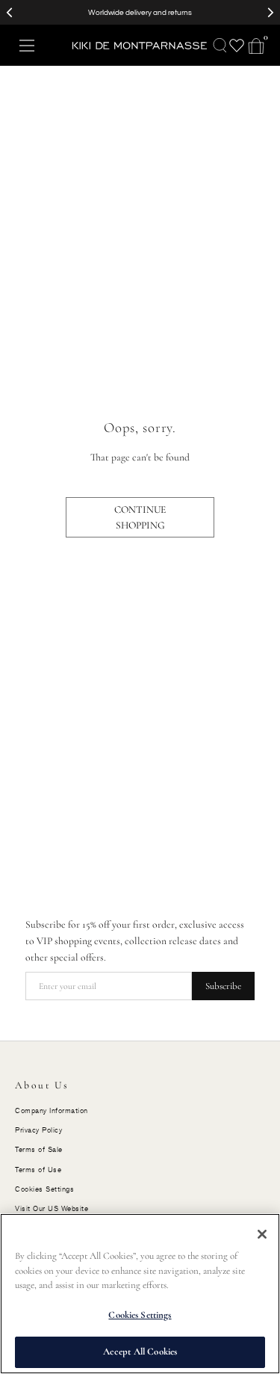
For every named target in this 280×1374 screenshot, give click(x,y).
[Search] (220, 45)
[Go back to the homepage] (139, 45)
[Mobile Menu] (26, 45)
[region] (140, 1293)
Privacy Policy (38, 1130)
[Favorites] (236, 45)
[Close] (262, 1234)
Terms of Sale (39, 1149)
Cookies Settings (139, 1315)
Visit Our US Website (51, 1208)
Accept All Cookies (140, 1352)
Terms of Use (38, 1169)
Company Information (51, 1110)
